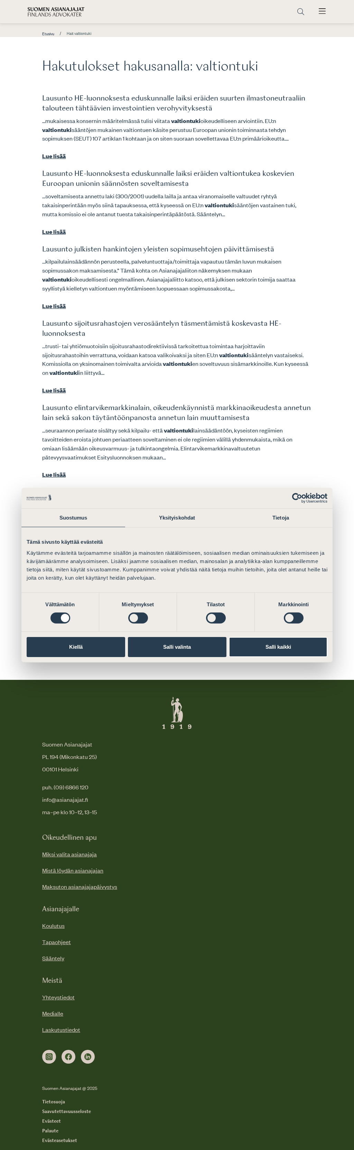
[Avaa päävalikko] (322, 12)
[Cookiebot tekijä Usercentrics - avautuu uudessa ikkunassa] (297, 498)
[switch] (138, 618)
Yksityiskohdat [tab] (177, 517)
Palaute (50, 1131)
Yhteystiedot (58, 997)
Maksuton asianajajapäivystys (79, 886)
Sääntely (53, 958)
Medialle (52, 1013)
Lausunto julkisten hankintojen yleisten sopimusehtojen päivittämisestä (158, 249)
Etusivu (48, 34)
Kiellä (76, 647)
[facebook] (68, 1057)
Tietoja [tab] (280, 517)
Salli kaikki (278, 647)
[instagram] (49, 1057)
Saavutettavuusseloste (66, 1111)
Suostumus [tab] (73, 517)
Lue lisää (54, 156)
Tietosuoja (53, 1102)
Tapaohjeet (56, 941)
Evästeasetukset (59, 1140)
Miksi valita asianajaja (69, 854)
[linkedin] (88, 1057)
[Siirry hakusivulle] (300, 12)
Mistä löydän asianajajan (72, 870)
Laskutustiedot (61, 1029)
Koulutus (53, 925)
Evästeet (51, 1121)
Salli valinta (177, 647)
